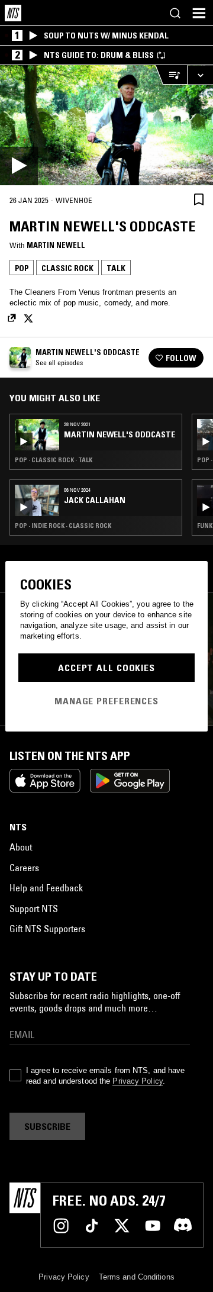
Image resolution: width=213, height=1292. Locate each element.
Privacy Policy (137, 1081)
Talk (115, 268)
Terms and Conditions (137, 1276)
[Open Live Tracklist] (171, 75)
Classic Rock (67, 268)
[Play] (106, 125)
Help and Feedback (46, 888)
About (20, 847)
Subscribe (47, 1126)
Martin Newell (56, 245)
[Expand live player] (200, 75)
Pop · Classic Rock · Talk (53, 460)
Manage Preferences (106, 701)
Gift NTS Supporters (47, 929)
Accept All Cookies (106, 668)
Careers (24, 868)
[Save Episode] (199, 199)
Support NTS (33, 908)
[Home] (13, 13)
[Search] (175, 13)
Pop (21, 268)
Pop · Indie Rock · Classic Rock (63, 525)
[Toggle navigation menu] (198, 13)
